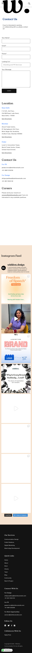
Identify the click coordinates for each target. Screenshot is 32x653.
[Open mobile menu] (3, 3)
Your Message (6, 69)
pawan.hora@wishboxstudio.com (13, 167)
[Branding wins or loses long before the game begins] (16, 468)
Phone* (4, 54)
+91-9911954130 (7, 181)
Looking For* (6, 61)
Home (6, 560)
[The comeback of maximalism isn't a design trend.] (16, 378)
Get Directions (7, 119)
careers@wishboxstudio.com (11, 195)
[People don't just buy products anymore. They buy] (16, 408)
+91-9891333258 (7, 170)
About (6, 563)
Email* (4, 46)
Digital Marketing (9, 545)
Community (7, 578)
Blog (5, 575)
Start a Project (8, 581)
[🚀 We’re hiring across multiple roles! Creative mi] (16, 438)
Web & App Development (12, 548)
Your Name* (6, 38)
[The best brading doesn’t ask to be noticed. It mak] (16, 318)
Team (6, 572)
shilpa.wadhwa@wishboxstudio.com (14, 178)
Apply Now (7, 635)
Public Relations (9, 542)
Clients (6, 569)
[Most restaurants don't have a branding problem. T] (16, 348)
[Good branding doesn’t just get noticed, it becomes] (16, 498)
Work (6, 566)
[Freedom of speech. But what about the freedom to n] (16, 288)
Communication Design (11, 539)
